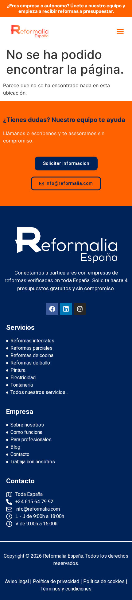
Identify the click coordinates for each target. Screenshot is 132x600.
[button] (120, 31)
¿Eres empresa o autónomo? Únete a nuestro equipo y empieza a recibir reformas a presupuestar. (66, 8)
